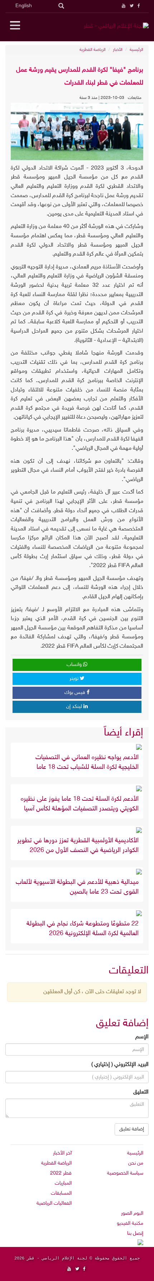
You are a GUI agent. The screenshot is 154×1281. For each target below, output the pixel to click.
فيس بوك (75, 693)
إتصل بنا (135, 1233)
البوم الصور (132, 1213)
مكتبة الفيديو (130, 1223)
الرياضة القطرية (93, 49)
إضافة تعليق (131, 1129)
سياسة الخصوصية (125, 1173)
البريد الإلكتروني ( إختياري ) (120, 1064)
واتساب (75, 665)
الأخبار (117, 49)
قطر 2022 (61, 1173)
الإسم (142, 1037)
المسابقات (61, 1193)
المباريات (63, 1183)
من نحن (135, 1163)
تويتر (74, 679)
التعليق (141, 1092)
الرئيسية (136, 49)
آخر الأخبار (62, 1153)
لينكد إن (74, 707)
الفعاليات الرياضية (54, 1203)
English (23, 6)
